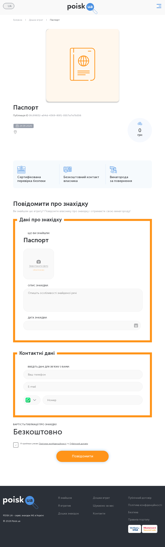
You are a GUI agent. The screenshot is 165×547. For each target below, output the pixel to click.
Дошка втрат (36, 19)
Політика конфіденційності (145, 505)
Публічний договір (79, 443)
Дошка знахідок (68, 513)
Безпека (133, 512)
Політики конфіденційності (52, 443)
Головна (17, 19)
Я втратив (64, 505)
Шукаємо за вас (103, 505)
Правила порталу (139, 519)
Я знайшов (65, 498)
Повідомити (82, 456)
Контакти (99, 513)
